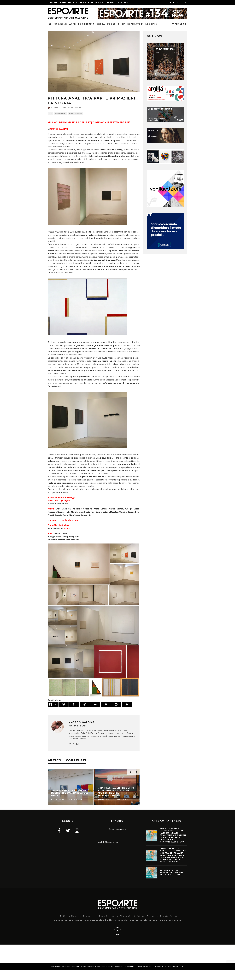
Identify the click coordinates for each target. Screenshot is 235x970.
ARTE (72, 24)
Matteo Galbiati (58, 108)
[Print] (106, 704)
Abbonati (125, 916)
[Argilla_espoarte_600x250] (165, 100)
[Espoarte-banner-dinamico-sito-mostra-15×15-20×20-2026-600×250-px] (165, 163)
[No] (232, 966)
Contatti (123, 2)
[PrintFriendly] (116, 704)
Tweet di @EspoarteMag (107, 842)
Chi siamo (54, 2)
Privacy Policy (146, 916)
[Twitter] (64, 704)
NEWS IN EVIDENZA (75, 113)
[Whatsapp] (85, 704)
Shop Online (107, 916)
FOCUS (111, 24)
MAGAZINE (60, 24)
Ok (182, 966)
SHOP (121, 24)
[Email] (95, 704)
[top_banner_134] (142, 9)
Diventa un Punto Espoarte (102, 2)
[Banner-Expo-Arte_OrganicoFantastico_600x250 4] (165, 121)
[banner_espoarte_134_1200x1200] (165, 79)
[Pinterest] (74, 704)
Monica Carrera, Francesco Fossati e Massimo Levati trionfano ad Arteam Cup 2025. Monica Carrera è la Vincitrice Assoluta (173, 835)
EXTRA (101, 24)
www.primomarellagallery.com (63, 540)
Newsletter (79, 2)
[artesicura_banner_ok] (165, 142)
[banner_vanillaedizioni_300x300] (165, 206)
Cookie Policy (169, 916)
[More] (127, 704)
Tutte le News (69, 916)
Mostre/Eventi (60, 113)
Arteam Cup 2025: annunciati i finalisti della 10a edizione (173, 872)
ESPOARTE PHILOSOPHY (142, 24)
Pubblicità (65, 2)
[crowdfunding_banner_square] (165, 249)
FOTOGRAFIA (86, 24)
